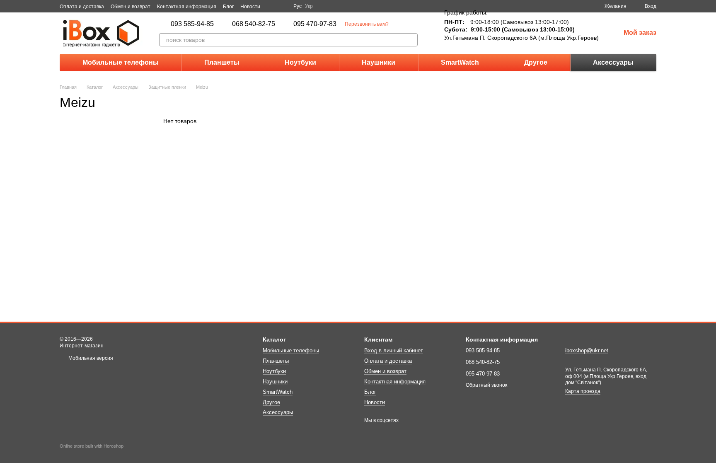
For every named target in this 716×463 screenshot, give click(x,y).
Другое (535, 62)
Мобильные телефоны (120, 62)
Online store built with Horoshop (91, 446)
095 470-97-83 (314, 24)
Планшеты (221, 62)
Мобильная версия (90, 358)
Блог (228, 7)
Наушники (378, 62)
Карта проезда (582, 391)
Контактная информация (186, 7)
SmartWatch (460, 62)
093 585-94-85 (192, 24)
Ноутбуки (300, 62)
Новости (250, 7)
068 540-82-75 (253, 24)
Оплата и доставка (82, 7)
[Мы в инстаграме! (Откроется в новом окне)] (281, 6)
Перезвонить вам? (367, 24)
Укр (309, 6)
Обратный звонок (486, 385)
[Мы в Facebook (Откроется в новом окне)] (271, 6)
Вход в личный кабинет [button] (393, 350)
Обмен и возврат (130, 7)
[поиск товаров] (411, 39)
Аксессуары (613, 62)
